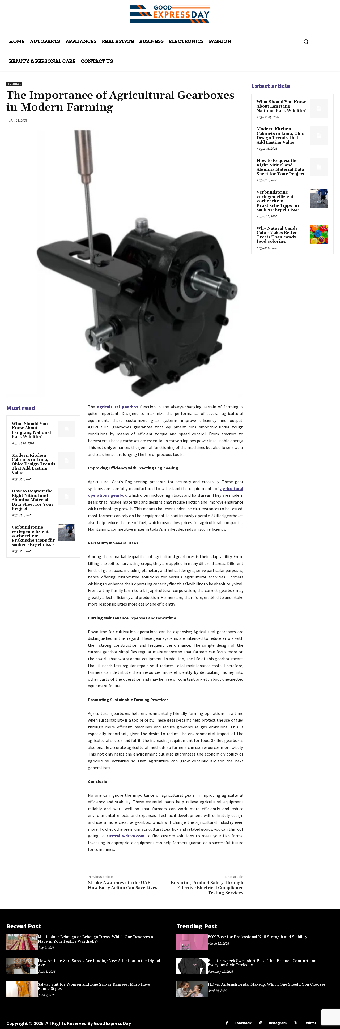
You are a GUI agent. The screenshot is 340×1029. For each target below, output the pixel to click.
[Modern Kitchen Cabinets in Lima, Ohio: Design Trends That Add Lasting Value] (66, 460)
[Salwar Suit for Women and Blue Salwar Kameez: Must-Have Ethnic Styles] (22, 989)
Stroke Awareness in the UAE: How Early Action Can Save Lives (123, 885)
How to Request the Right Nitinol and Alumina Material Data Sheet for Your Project (33, 500)
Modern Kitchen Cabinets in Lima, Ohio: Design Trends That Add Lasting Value (33, 464)
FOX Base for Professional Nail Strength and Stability (257, 937)
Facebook (243, 1023)
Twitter (310, 1023)
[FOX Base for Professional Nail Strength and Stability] (192, 942)
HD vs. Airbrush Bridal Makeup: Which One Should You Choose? (266, 984)
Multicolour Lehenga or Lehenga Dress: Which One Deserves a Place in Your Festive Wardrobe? (95, 939)
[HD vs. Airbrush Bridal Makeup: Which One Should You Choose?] (192, 989)
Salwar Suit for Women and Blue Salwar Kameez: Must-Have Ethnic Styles (94, 987)
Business (14, 83)
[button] (306, 41)
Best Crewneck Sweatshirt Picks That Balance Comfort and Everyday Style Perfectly (262, 963)
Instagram (278, 1023)
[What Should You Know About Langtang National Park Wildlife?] (66, 429)
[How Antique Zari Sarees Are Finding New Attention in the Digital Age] (22, 966)
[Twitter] (296, 1023)
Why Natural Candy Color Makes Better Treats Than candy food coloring (277, 235)
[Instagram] (261, 1023)
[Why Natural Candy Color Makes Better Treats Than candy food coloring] (319, 234)
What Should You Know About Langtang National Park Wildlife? (31, 430)
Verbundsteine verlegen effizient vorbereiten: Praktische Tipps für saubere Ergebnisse (33, 536)
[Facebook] (226, 1023)
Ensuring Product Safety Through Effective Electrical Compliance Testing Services (207, 887)
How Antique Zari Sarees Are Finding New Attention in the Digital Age (99, 963)
